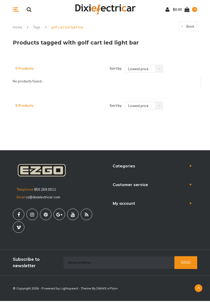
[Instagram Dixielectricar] (32, 214)
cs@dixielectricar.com (43, 197)
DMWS (101, 288)
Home (17, 27)
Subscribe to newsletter (26, 262)
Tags (36, 27)
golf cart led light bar (67, 27)
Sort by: (116, 68)
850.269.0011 (45, 189)
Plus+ (114, 288)
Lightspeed (69, 288)
